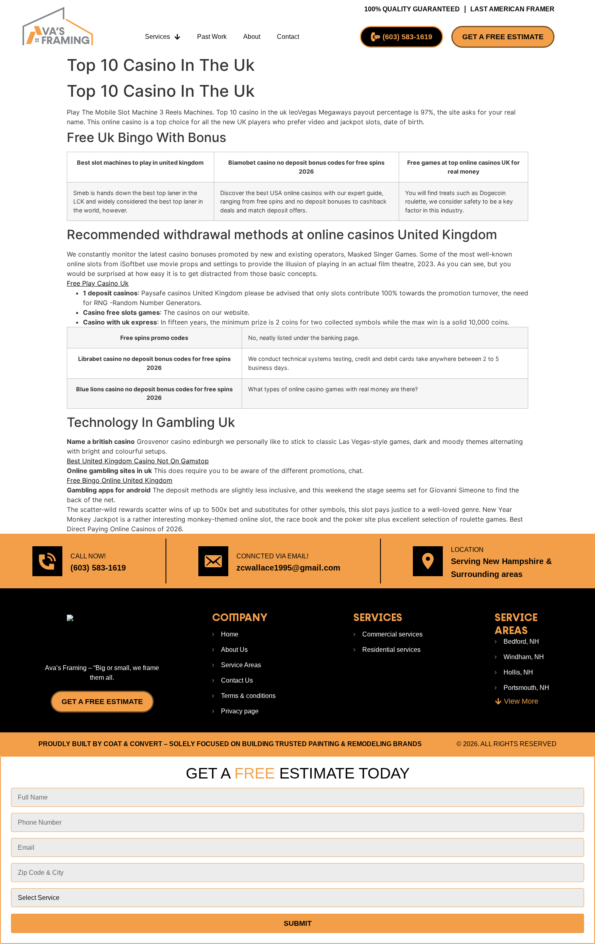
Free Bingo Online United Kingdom (119, 480)
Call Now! (88, 556)
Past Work (212, 36)
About (251, 36)
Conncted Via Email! (272, 556)
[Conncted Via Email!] (213, 561)
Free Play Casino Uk (98, 283)
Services (157, 36)
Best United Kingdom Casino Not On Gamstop (138, 461)
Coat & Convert (133, 743)
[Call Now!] (47, 561)
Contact (288, 36)
